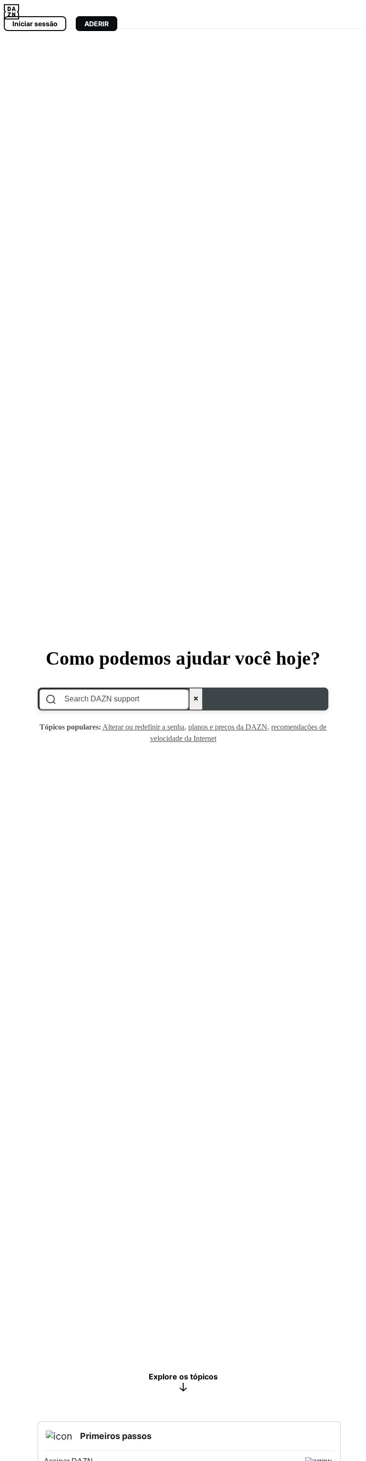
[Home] (11, 11)
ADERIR (96, 24)
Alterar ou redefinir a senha (143, 727)
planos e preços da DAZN (227, 727)
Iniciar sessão (35, 24)
